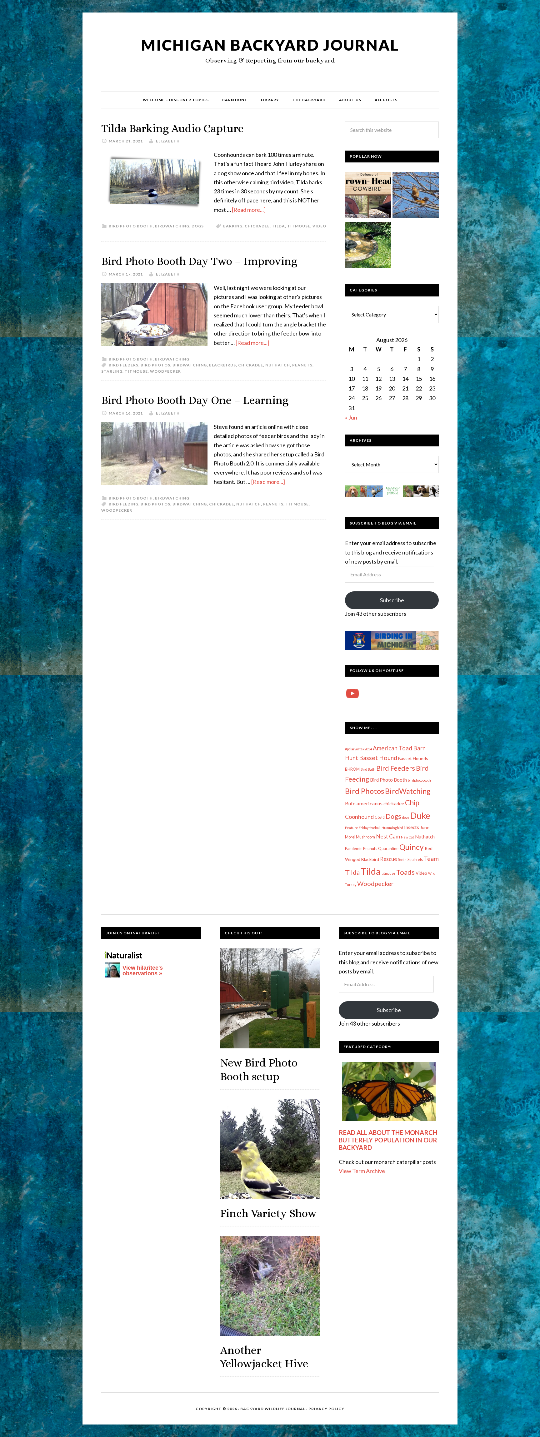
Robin (402, 860)
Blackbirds (222, 365)
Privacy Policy (326, 1408)
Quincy (411, 847)
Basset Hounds (413, 758)
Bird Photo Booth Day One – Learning (194, 400)
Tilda (278, 226)
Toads (405, 872)
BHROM (352, 769)
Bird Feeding (123, 504)
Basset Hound (378, 757)
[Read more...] (249, 209)
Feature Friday (356, 828)
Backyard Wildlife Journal (272, 1408)
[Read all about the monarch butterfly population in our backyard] (389, 1091)
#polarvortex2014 (358, 749)
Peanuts (302, 365)
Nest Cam (388, 836)
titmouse (298, 226)
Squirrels (415, 859)
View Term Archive (362, 1170)
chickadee (257, 226)
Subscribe (392, 600)
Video (319, 226)
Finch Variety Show (268, 1213)
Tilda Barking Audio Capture (172, 128)
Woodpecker (165, 371)
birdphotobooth (419, 780)
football (375, 828)
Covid (380, 817)
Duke (420, 815)
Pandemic (353, 848)
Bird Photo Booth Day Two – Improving (199, 261)
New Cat (407, 837)
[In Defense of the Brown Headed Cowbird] (368, 196)
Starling (111, 371)
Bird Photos (155, 365)
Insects (411, 827)
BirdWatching (172, 226)
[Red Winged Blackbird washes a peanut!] (368, 246)
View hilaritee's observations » (142, 971)
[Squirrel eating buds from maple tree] (415, 196)
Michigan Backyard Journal (270, 45)
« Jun (351, 417)
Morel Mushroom (360, 837)
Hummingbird (392, 828)
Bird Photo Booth (131, 226)
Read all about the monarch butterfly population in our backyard (388, 1140)
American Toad (392, 748)
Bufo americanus (363, 803)
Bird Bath (368, 769)
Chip (412, 802)
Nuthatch (277, 365)
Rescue (388, 859)
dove (405, 817)
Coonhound (359, 816)
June (424, 827)
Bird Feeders (123, 365)
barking (232, 226)
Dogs (198, 226)
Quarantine (388, 848)
